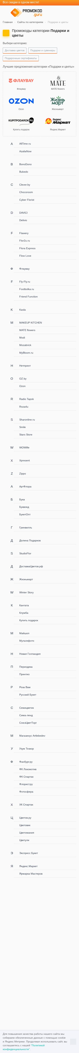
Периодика (26, 666)
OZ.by (22, 378)
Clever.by (24, 184)
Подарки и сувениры (42, 50)
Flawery (23, 233)
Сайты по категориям (30, 22)
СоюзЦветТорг (28, 722)
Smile (22, 427)
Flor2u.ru (24, 240)
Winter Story (26, 592)
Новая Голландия (30, 653)
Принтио (24, 674)
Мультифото (26, 640)
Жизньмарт (26, 579)
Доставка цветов (14, 50)
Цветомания (26, 832)
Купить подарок (28, 620)
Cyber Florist (26, 199)
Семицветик (26, 707)
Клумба (23, 612)
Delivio (23, 220)
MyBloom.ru (26, 352)
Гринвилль (25, 527)
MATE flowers (27, 330)
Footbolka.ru (26, 289)
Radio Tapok (26, 399)
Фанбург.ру (26, 761)
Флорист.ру (26, 784)
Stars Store (25, 434)
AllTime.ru (25, 143)
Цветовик (24, 825)
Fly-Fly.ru (24, 281)
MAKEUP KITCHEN (30, 322)
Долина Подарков (30, 540)
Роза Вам (24, 687)
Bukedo (23, 171)
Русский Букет (27, 694)
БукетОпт (24, 514)
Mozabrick (25, 345)
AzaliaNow (25, 151)
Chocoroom (26, 192)
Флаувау (24, 268)
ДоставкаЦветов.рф (31, 566)
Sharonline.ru (27, 419)
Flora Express (27, 248)
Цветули (24, 840)
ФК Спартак (26, 776)
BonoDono (25, 164)
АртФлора (25, 486)
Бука (22, 499)
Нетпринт (25, 365)
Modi (22, 337)
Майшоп (24, 633)
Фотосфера (26, 791)
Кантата (24, 605)
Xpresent (24, 460)
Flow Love (25, 255)
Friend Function (28, 296)
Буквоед (24, 506)
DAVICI (23, 212)
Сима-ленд (26, 715)
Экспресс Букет (28, 853)
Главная (8, 22)
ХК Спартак (26, 804)
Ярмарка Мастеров (30, 873)
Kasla (22, 309)
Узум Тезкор (26, 748)
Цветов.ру (25, 817)
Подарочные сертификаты (21, 58)
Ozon (22, 386)
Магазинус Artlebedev (32, 735)
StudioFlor (25, 553)
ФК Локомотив (27, 769)
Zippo (22, 473)
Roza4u (23, 406)
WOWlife (24, 447)
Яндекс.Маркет (28, 866)
